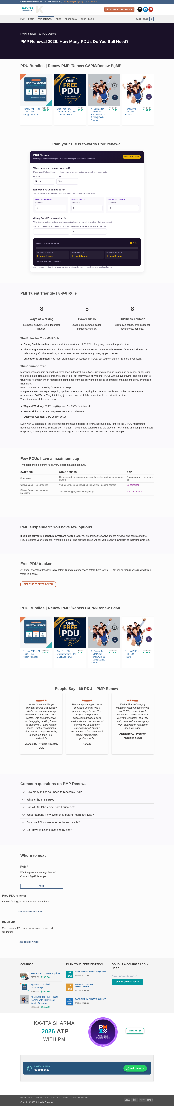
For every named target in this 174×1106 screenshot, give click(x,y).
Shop (83, 19)
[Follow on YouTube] (150, 9)
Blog (91, 19)
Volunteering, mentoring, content (51, 226)
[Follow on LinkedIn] (145, 9)
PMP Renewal (45, 19)
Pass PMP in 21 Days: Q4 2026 (90, 971)
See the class (92, 2)
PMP (22, 19)
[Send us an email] (139, 9)
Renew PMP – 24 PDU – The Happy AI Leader (31, 112)
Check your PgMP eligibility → (74, 2)
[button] (145, 19)
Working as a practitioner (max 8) (88, 226)
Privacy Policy (52, 1098)
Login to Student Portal (127, 982)
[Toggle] (23, 792)
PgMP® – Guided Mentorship (84, 985)
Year (58, 176)
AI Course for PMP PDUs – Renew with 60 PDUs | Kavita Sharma (98, 114)
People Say (71, 19)
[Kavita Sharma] (32, 9)
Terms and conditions (75, 1098)
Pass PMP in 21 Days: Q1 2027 (90, 999)
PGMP (31, 19)
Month (36, 176)
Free (58, 19)
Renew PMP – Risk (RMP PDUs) (132, 112)
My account (27, 1098)
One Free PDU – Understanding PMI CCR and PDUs (66, 112)
